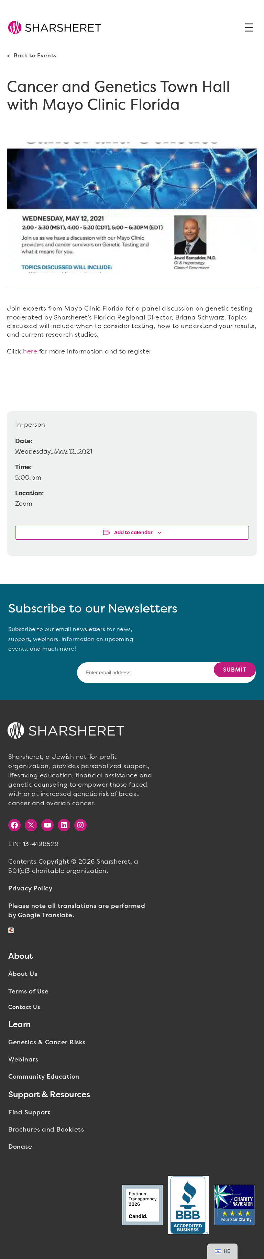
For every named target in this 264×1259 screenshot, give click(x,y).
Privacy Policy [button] (30, 888)
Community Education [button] (43, 1076)
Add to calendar (133, 533)
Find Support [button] (29, 1112)
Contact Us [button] (24, 1007)
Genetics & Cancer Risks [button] (47, 1042)
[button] (54, 27)
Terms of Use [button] (28, 991)
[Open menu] (249, 27)
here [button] (30, 351)
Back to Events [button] (35, 55)
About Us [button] (22, 974)
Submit (234, 669)
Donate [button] (20, 1146)
